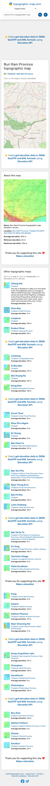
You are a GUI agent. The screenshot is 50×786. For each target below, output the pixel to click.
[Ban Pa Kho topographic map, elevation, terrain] (7, 497)
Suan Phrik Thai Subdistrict (32, 478)
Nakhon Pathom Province (29, 726)
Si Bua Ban (16, 365)
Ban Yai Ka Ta (17, 532)
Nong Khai (16, 385)
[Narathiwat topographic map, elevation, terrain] (7, 678)
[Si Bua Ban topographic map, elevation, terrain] (7, 368)
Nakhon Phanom (19, 614)
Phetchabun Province (27, 688)
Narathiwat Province (27, 678)
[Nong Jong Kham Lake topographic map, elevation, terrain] (7, 657)
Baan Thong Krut (20, 485)
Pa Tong (15, 546)
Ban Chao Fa (17, 443)
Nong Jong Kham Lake (22, 653)
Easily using (26, 39)
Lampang (16, 355)
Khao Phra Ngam (19, 423)
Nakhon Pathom (19, 723)
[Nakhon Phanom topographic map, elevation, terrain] (7, 616)
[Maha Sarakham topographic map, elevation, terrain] (7, 569)
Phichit (15, 733)
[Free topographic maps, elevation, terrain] (5, 74)
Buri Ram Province (26, 716)
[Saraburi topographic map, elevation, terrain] (7, 746)
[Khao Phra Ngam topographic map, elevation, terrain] (7, 425)
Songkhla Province (26, 559)
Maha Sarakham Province (29, 569)
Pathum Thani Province (28, 473)
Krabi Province (24, 311)
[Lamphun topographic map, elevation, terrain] (7, 320)
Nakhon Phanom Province (29, 617)
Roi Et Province (25, 668)
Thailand (14, 286)
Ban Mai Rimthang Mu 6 (28, 446)
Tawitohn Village (19, 556)
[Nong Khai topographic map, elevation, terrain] (7, 388)
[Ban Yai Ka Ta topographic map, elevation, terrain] (7, 537)
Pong (14, 594)
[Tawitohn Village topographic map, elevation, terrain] (7, 559)
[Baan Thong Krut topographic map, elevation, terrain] (7, 487)
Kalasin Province (25, 607)
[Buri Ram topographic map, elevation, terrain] (7, 715)
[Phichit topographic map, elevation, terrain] (7, 736)
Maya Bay (16, 308)
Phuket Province (25, 549)
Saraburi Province (26, 746)
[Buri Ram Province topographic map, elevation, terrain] (25, 200)
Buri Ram (16, 713)
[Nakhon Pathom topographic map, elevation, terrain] (7, 726)
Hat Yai (38, 559)
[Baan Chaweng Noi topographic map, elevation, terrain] (7, 627)
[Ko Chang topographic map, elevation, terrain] (7, 435)
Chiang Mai (16, 283)
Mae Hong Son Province (28, 656)
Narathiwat (17, 675)
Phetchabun (17, 685)
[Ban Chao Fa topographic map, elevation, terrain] (7, 445)
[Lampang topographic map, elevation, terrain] (7, 358)
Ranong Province (26, 331)
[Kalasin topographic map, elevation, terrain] (7, 606)
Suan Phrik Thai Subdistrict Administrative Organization (27, 475)
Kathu (36, 549)
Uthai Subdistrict (28, 539)
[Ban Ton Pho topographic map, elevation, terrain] (7, 475)
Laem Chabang (18, 504)
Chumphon (16, 665)
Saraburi (15, 743)
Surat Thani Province (27, 416)
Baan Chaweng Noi (20, 623)
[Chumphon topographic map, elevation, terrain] (7, 668)
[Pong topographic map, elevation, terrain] (7, 596)
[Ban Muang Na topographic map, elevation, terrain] (7, 378)
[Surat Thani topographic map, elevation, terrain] (7, 415)
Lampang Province (26, 359)
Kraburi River (18, 328)
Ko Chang (16, 433)
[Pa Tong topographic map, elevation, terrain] (7, 549)
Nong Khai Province (26, 388)
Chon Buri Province (26, 507)
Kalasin (15, 604)
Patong (43, 549)
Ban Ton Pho (17, 470)
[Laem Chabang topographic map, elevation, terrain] (7, 507)
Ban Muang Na (18, 375)
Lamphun (16, 318)
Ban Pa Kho (17, 494)
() (24, 232)
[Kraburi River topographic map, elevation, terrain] (7, 330)
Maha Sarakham (19, 566)
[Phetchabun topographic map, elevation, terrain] (7, 688)
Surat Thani (17, 413)
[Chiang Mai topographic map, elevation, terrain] (7, 293)
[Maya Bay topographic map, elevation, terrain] (7, 311)
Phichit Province (25, 736)
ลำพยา (43, 726)
